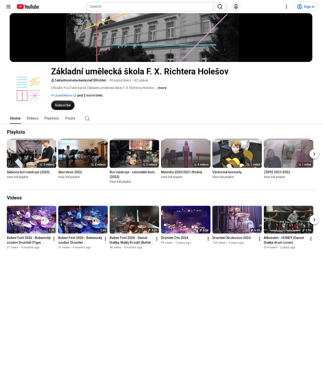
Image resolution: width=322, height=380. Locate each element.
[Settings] (286, 6)
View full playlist (17, 177)
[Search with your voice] (236, 6)
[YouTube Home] (27, 6)
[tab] (15, 118)
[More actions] (54, 238)
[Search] (219, 6)
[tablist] (161, 118)
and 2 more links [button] (90, 95)
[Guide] (8, 6)
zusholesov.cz (65, 95)
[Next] (314, 154)
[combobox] (150, 6)
